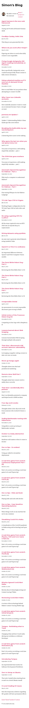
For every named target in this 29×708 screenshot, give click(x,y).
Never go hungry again (10, 361)
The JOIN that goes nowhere (13, 156)
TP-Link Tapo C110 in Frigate (12, 200)
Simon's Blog (12, 5)
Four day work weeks (10, 403)
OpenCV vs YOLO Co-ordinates (13, 247)
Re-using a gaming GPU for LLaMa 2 (12, 217)
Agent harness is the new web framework (13, 22)
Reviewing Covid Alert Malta (13, 598)
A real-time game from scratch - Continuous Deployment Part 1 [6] (14, 462)
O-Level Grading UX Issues (12, 686)
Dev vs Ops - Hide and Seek (12, 493)
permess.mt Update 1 (10, 115)
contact (20, 17)
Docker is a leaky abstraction (13, 434)
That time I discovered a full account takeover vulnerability (13, 346)
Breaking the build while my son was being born (14, 129)
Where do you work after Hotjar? (14, 48)
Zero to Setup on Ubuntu (11, 672)
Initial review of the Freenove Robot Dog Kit (13, 316)
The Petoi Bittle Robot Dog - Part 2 (13, 276)
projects (20, 14)
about (19, 12)
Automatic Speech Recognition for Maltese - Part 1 (14, 186)
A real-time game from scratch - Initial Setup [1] (14, 612)
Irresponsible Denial (9, 302)
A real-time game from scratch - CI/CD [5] (14, 478)
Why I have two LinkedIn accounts (11, 98)
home (3, 699)
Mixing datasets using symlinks (14, 233)
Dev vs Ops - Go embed (10, 447)
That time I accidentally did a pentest (13, 388)
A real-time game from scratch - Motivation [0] (14, 644)
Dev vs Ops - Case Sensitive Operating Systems (12, 505)
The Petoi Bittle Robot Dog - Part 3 (13, 263)
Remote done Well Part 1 (11, 374)
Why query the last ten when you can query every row (14, 142)
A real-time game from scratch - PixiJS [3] (14, 553)
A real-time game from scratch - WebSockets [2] (14, 568)
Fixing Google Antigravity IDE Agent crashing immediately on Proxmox (14, 63)
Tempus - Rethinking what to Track (13, 627)
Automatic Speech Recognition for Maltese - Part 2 (14, 170)
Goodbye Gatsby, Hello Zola (12, 36)
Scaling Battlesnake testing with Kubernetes (14, 419)
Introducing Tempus (9, 659)
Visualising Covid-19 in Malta (12, 519)
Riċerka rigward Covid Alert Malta (12, 583)
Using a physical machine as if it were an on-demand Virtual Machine (14, 82)
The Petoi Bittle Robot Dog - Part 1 (13, 289)
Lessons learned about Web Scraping (12, 331)
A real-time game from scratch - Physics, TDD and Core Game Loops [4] (14, 536)
